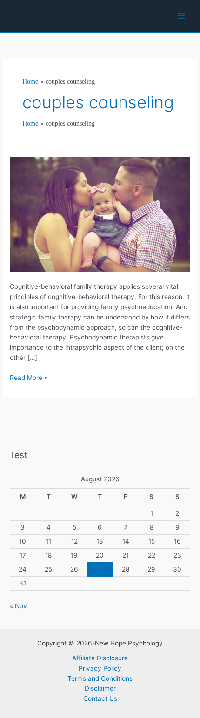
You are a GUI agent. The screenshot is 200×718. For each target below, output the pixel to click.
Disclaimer (100, 688)
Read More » (28, 378)
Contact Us (100, 698)
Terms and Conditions (100, 678)
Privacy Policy (100, 668)
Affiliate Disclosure (100, 658)
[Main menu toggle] (181, 16)
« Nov (18, 606)
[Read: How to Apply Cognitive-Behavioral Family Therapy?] (100, 214)
